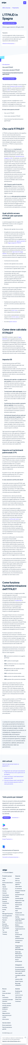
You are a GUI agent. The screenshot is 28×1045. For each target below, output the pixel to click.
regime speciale (20, 241)
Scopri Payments (7, 839)
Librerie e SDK (18, 979)
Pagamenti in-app (19, 900)
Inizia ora (6, 817)
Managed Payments (7, 913)
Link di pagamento (7, 915)
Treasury (4, 934)
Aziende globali (19, 898)
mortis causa (15, 317)
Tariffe (4, 878)
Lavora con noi (19, 995)
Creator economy (19, 915)
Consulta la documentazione (10, 857)
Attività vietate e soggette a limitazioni (6, 1007)
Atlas (3, 880)
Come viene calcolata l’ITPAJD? (11, 70)
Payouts (4, 920)
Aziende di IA (18, 912)
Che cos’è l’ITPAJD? (7, 67)
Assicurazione (19, 923)
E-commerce (18, 888)
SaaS (16, 910)
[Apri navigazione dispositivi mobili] (24, 2)
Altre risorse (6, 8)
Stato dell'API (18, 973)
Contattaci (15, 817)
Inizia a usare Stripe (9, 23)
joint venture (13, 321)
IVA (8, 90)
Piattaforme (18, 908)
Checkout (4, 889)
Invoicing (4, 907)
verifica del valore (14, 519)
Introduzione (6, 64)
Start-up (17, 880)
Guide (3, 991)
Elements (4, 899)
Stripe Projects (19, 981)
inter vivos (14, 310)
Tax (3, 930)
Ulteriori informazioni (8, 43)
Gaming (17, 917)
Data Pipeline (5, 897)
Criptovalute (5, 895)
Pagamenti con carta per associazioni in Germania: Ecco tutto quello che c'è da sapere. (14, 772)
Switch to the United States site (11, 1041)
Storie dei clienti (6, 993)
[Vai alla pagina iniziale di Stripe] (4, 870)
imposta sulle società (16, 86)
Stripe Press (18, 999)
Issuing (4, 909)
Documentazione (19, 967)
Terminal (4, 932)
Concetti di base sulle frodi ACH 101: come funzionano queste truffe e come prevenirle (14, 782)
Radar (3, 922)
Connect (4, 893)
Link (3, 911)
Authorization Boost (7, 882)
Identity (4, 905)
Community (5, 997)
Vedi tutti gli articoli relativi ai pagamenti (10, 765)
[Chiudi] (25, 1038)
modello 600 (18, 600)
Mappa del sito (6, 1013)
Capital (4, 886)
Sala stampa (18, 997)
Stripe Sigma (5, 928)
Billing (3, 884)
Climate (4, 891)
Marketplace (18, 902)
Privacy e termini (6, 1003)
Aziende (17, 878)
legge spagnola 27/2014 (14, 243)
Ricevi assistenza (6, 1025)
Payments (15, 8)
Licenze (4, 1011)
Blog (3, 995)
